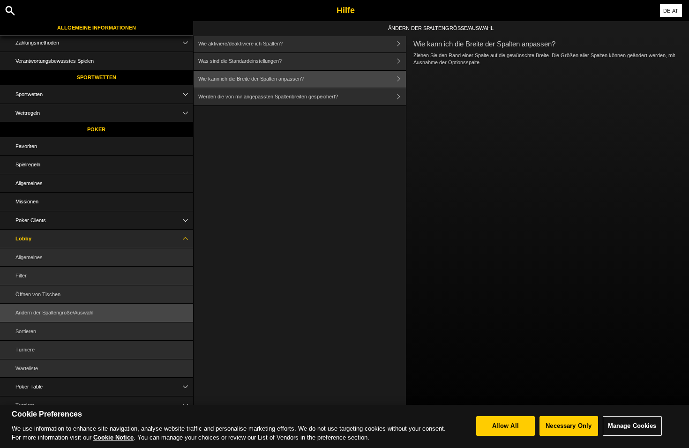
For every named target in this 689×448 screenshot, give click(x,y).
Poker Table (29, 386)
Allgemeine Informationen (96, 27)
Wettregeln (27, 113)
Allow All (505, 425)
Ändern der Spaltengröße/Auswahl (54, 312)
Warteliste (26, 368)
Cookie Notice (113, 437)
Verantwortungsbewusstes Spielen (54, 61)
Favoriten (26, 146)
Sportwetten (96, 77)
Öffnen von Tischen (37, 294)
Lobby (23, 238)
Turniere (25, 349)
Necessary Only (569, 425)
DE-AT (670, 11)
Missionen (26, 201)
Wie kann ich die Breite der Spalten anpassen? (251, 79)
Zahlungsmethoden (37, 42)
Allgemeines (29, 183)
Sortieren (25, 331)
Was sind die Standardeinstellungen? (240, 61)
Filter (21, 275)
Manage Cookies (632, 425)
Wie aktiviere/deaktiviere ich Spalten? (240, 43)
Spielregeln (27, 164)
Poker (96, 129)
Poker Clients (30, 220)
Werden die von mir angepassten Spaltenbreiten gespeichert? (268, 96)
